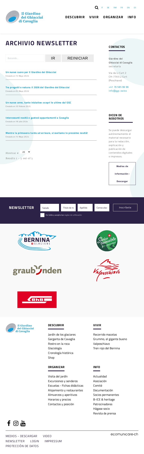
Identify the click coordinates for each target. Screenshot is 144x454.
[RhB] (37, 299)
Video (47, 436)
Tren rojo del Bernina (106, 348)
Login (34, 441)
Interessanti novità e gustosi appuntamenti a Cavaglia (37, 117)
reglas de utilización (73, 215)
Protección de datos (22, 446)
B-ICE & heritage (104, 399)
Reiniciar (78, 58)
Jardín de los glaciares (62, 334)
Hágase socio (101, 408)
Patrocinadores (102, 404)
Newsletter (15, 441)
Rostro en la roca (59, 343)
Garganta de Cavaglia (61, 339)
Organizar (113, 16)
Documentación (103, 390)
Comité (97, 385)
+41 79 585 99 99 (119, 87)
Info (132, 16)
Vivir (94, 16)
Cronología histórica (60, 353)
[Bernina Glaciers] (37, 240)
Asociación (100, 381)
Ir (53, 58)
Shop (51, 357)
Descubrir (75, 16)
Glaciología (55, 348)
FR (122, 7)
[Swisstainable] (107, 240)
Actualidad (100, 376)
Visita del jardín (58, 376)
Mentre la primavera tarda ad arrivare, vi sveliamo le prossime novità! (47, 133)
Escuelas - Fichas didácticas (65, 385)
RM (115, 7)
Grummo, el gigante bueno (110, 339)
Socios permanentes (106, 394)
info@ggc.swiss (118, 90)
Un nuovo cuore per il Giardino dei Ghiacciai (31, 72)
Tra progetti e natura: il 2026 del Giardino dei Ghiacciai (38, 87)
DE (108, 7)
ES (135, 7)
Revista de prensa (104, 413)
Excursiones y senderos (63, 381)
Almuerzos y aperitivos (62, 394)
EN (128, 7)
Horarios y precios (59, 399)
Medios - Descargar (21, 436)
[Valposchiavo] (107, 270)
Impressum (53, 441)
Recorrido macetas (105, 334)
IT (102, 7)
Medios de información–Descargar (122, 173)
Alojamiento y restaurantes (65, 390)
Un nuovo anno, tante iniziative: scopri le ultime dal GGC (38, 102)
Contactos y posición (61, 404)
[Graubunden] (37, 270)
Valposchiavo (101, 343)
